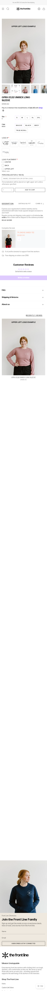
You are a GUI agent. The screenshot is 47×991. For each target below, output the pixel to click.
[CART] (43, 8)
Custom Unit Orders (8, 988)
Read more (7, 220)
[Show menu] (3, 8)
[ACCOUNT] (39, 8)
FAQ (3, 290)
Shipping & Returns (10, 297)
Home (4, 984)
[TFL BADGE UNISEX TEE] (9, 239)
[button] (8, 8)
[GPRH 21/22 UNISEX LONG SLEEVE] (23, 347)
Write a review (23, 278)
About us (6, 304)
